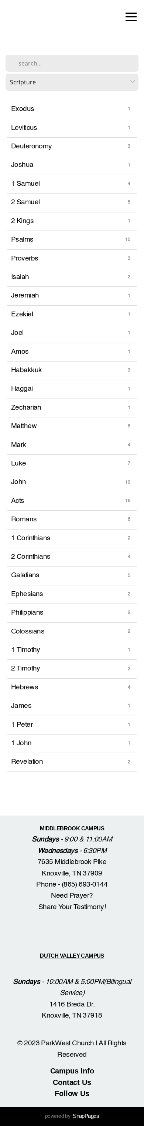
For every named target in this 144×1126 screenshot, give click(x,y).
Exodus (22, 108)
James (21, 705)
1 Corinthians (31, 538)
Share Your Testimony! (72, 907)
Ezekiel (22, 314)
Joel (17, 332)
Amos (20, 351)
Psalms (22, 239)
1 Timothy (25, 649)
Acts (17, 500)
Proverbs (24, 258)
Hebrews (24, 687)
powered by (72, 1116)
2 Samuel (25, 202)
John (18, 481)
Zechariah (26, 407)
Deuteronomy (31, 146)
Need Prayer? (72, 895)
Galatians (25, 575)
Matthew (24, 426)
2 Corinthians (31, 556)
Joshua (22, 164)
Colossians (27, 631)
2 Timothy (25, 668)
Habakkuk (26, 370)
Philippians (27, 612)
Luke (18, 463)
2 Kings (22, 221)
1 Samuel (25, 183)
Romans (24, 519)
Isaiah (20, 276)
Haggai (22, 388)
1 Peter (21, 724)
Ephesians (27, 594)
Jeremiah (25, 295)
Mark (18, 444)
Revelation (27, 761)
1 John (21, 743)
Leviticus (24, 127)
